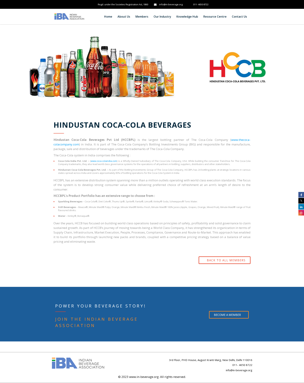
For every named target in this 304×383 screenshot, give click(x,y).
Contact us (239, 16)
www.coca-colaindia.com (104, 161)
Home (108, 16)
